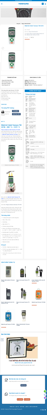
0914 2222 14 (31, 80)
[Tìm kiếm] (43, 4)
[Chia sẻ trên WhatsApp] (28, 37)
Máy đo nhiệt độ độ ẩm (26, 23)
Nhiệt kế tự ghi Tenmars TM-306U (38, 302)
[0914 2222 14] (44, 394)
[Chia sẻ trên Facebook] (30, 37)
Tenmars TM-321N (36, 34)
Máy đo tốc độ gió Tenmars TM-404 (23, 303)
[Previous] (2, 72)
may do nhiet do (29, 33)
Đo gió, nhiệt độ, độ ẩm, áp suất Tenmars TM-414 (38, 281)
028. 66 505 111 (33, 81)
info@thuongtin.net (32, 83)
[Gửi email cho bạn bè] (33, 37)
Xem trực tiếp (16, 114)
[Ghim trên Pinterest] (34, 37)
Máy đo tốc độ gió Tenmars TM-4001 (23, 281)
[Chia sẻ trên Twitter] (31, 37)
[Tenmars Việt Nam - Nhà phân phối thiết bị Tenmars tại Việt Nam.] (23, 3)
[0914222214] (44, 391)
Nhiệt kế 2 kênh (29, 34)
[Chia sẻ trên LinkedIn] (36, 37)
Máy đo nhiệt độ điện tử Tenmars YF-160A (8, 281)
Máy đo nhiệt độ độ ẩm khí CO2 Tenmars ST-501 (7, 303)
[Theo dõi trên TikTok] (43, 409)
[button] (2, 3)
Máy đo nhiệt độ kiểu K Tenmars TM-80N (23, 325)
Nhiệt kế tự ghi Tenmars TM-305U (8, 324)
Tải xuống (15, 111)
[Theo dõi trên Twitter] (45, 409)
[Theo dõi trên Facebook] (40, 409)
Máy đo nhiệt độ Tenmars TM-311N (13, 204)
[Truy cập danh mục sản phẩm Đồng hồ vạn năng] (23, 12)
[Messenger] (44, 397)
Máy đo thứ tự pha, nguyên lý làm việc (23, 362)
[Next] (4, 20)
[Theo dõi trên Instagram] (42, 409)
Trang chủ (18, 23)
